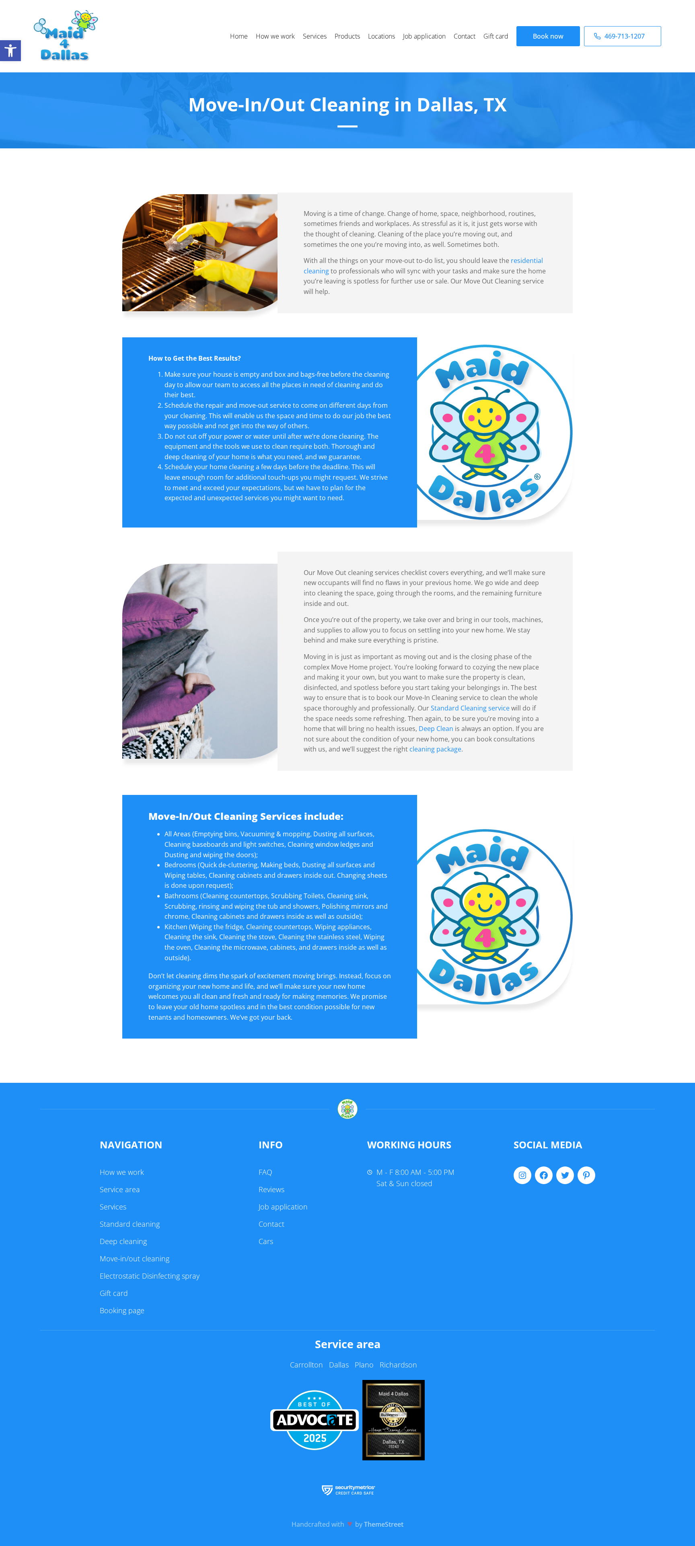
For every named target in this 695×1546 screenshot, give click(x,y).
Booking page (122, 1310)
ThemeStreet (383, 1524)
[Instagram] (522, 1175)
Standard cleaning (130, 1224)
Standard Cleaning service (470, 708)
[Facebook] (544, 1175)
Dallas (339, 1364)
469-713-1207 (625, 36)
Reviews (271, 1189)
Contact (464, 36)
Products (347, 36)
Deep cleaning (123, 1241)
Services (315, 36)
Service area (120, 1189)
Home (239, 36)
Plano (364, 1364)
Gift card (495, 36)
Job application (424, 36)
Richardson (398, 1364)
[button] (10, 50)
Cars (266, 1241)
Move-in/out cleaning (134, 1258)
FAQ (265, 1172)
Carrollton (306, 1364)
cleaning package (435, 749)
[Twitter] (565, 1175)
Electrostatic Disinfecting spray (149, 1276)
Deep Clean (436, 728)
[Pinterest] (586, 1175)
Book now (548, 36)
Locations (381, 36)
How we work (275, 36)
